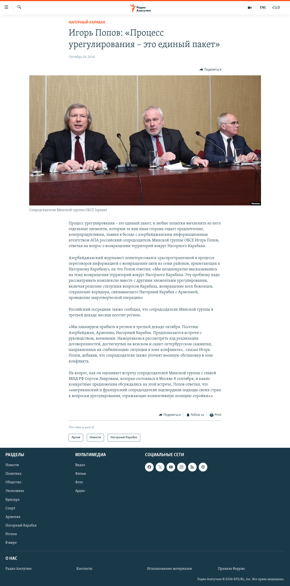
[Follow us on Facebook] (149, 467)
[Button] (210, 70)
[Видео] (250, 8)
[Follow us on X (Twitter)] (160, 467)
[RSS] (192, 467)
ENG (263, 8)
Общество (13, 482)
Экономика (14, 491)
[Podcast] (203, 467)
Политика (13, 474)
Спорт (10, 508)
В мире (11, 543)
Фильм (80, 474)
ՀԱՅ (276, 8)
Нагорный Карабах (87, 23)
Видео (80, 465)
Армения (12, 517)
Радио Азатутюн (18, 569)
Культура (12, 500)
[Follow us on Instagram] (181, 467)
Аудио (80, 491)
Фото (79, 482)
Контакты (84, 569)
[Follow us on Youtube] (171, 467)
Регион (11, 534)
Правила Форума (231, 569)
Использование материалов (169, 569)
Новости (12, 465)
